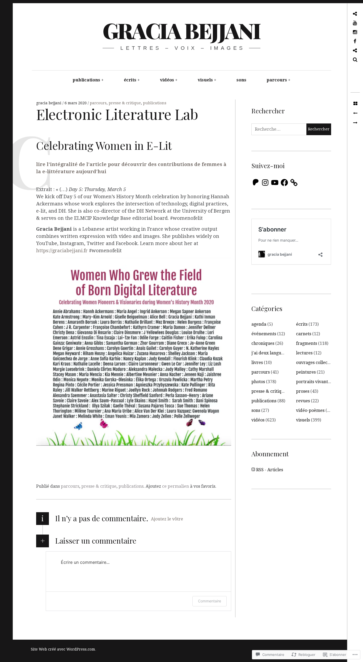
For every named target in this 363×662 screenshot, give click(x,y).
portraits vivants (313, 381)
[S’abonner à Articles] (253, 470)
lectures (304, 352)
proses (302, 391)
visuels (205, 79)
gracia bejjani (181, 30)
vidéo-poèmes (310, 410)
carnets (303, 333)
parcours (277, 79)
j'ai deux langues (268, 352)
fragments (306, 343)
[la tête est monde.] (355, 123)
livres (257, 362)
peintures (306, 372)
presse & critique (125, 103)
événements (263, 333)
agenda (258, 324)
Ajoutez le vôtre (167, 519)
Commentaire (209, 601)
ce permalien (175, 486)
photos (258, 381)
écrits (130, 79)
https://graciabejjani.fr (62, 250)
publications (86, 79)
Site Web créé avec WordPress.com (63, 649)
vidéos (167, 79)
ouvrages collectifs (315, 362)
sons (241, 79)
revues (303, 400)
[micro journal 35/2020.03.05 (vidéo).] (355, 113)
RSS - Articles (269, 469)
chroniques (262, 343)
